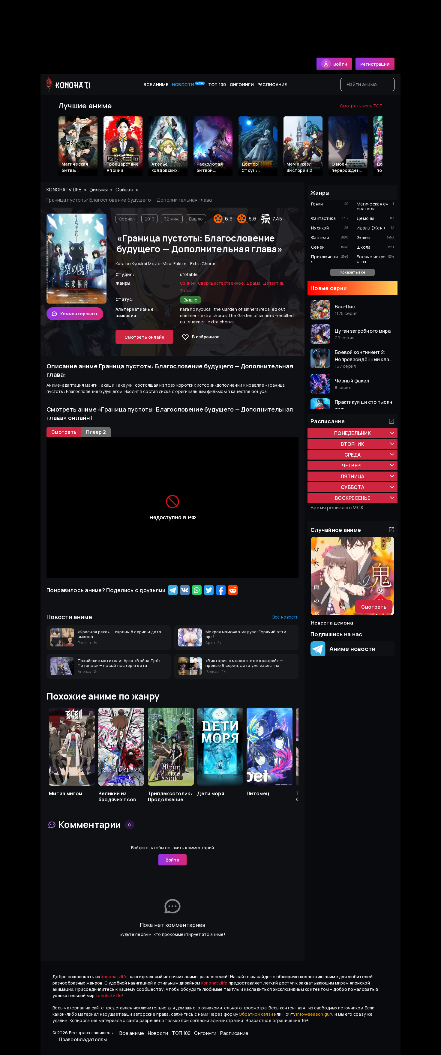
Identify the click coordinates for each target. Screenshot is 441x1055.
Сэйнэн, (188, 283)
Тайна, (187, 290)
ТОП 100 (217, 84)
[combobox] (367, 84)
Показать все (352, 272)
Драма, (254, 283)
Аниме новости (351, 649)
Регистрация (375, 64)
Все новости (285, 617)
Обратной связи (256, 1014)
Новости (187, 84)
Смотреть (373, 607)
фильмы (98, 189)
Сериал (127, 219)
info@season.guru (314, 1014)
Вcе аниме (155, 84)
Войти (172, 860)
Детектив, (274, 283)
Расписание (272, 84)
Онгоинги (242, 84)
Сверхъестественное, (221, 283)
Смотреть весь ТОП (361, 106)
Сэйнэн (124, 189)
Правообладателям (83, 1039)
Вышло (196, 219)
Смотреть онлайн (144, 337)
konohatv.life (64, 189)
